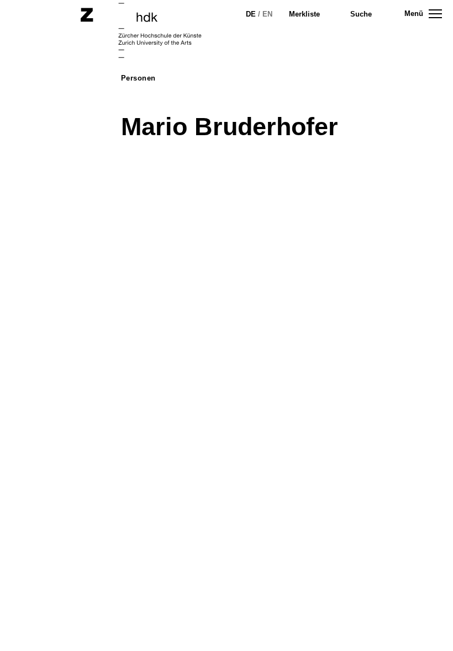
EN (267, 14)
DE (251, 14)
